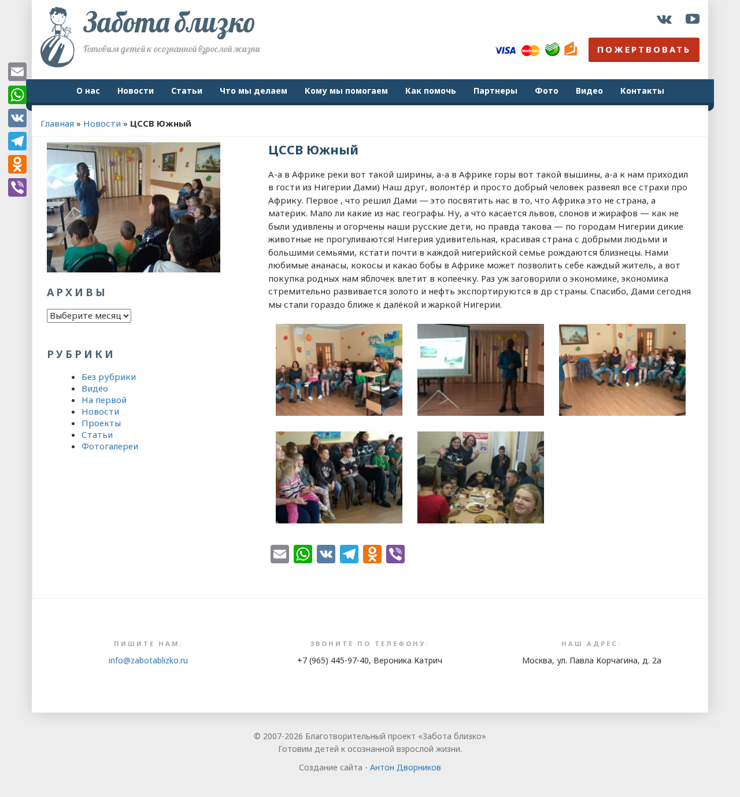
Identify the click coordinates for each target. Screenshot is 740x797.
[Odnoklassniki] (17, 164)
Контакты (642, 90)
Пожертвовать (644, 49)
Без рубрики (109, 376)
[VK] (17, 118)
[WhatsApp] (17, 94)
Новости (135, 90)
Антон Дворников (405, 767)
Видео (589, 90)
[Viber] (17, 187)
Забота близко (169, 22)
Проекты (101, 423)
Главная (57, 123)
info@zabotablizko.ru (148, 660)
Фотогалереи (110, 446)
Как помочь (430, 90)
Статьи (186, 90)
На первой (104, 399)
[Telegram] (17, 141)
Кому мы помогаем (346, 90)
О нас (88, 90)
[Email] (17, 71)
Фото (546, 90)
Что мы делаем (253, 90)
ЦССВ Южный (313, 149)
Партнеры (495, 90)
